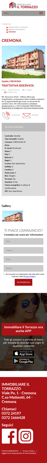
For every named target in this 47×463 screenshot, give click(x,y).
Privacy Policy (29, 276)
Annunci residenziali (16, 29)
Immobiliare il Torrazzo (18, 27)
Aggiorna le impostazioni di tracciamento (19, 453)
